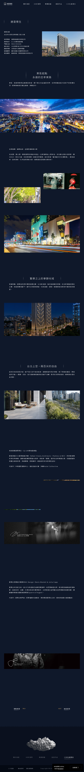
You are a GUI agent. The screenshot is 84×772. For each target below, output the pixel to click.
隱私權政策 (60, 768)
